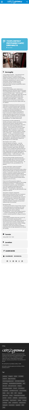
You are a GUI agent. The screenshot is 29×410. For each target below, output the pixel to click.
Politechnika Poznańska (19, 395)
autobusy (5, 376)
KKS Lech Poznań (12, 385)
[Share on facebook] (7, 261)
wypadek (18, 405)
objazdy (20, 393)
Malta (4, 393)
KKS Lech (5, 385)
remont (9, 397)
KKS (24, 383)
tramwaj (24, 400)
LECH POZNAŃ (23, 390)
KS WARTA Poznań (14, 390)
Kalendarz (9, 256)
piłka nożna (5, 395)
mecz (8, 393)
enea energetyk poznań (8, 381)
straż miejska (5, 400)
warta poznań (22, 402)
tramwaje (5, 402)
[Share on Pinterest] (16, 261)
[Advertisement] (14, 19)
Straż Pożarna (13, 400)
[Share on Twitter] (10, 261)
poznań (4, 397)
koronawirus (21, 388)
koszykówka (5, 390)
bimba (15, 376)
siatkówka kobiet (22, 397)
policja (11, 395)
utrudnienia (15, 402)
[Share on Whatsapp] (19, 261)
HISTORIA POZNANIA (19, 381)
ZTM (4, 407)
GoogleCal (17, 256)
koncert (15, 388)
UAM (10, 402)
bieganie (10, 376)
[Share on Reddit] (22, 261)
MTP (16, 393)
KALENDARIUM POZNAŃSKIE (15, 383)
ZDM (23, 405)
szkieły (19, 400)
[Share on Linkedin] (13, 261)
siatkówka (15, 397)
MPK (12, 393)
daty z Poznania (11, 378)
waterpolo (5, 405)
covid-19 (4, 378)
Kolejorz (19, 385)
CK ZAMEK (21, 376)
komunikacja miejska (7, 388)
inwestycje (5, 383)
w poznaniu (11, 405)
